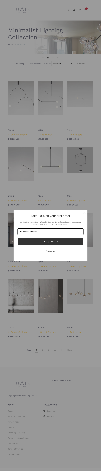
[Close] (84, 213)
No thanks (50, 251)
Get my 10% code (50, 241)
